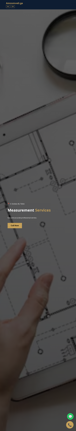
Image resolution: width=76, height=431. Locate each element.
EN (13, 6)
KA (8, 6)
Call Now (15, 225)
